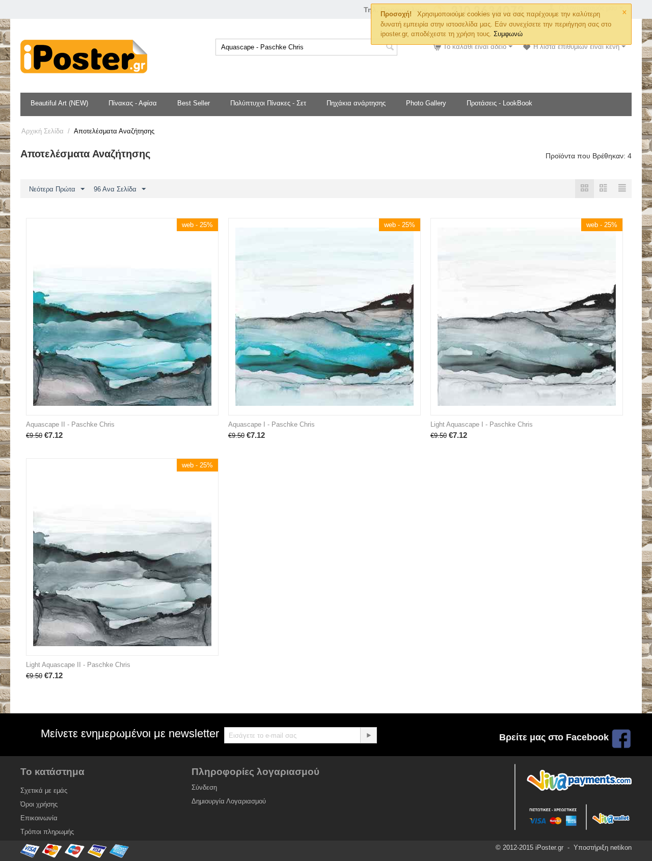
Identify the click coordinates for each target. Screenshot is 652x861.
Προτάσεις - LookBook (499, 103)
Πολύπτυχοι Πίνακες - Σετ (268, 103)
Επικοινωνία (39, 818)
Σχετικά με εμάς (43, 790)
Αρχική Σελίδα (42, 131)
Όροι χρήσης (39, 804)
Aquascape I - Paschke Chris (271, 424)
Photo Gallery (426, 103)
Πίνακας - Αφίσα (132, 103)
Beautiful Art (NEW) (59, 103)
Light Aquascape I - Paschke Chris (481, 424)
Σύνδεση (204, 787)
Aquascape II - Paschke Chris (70, 424)
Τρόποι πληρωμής (47, 832)
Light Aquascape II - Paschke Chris (78, 665)
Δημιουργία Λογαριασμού (229, 801)
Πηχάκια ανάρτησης (356, 103)
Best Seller (193, 103)
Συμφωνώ (508, 34)
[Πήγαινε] (368, 735)
